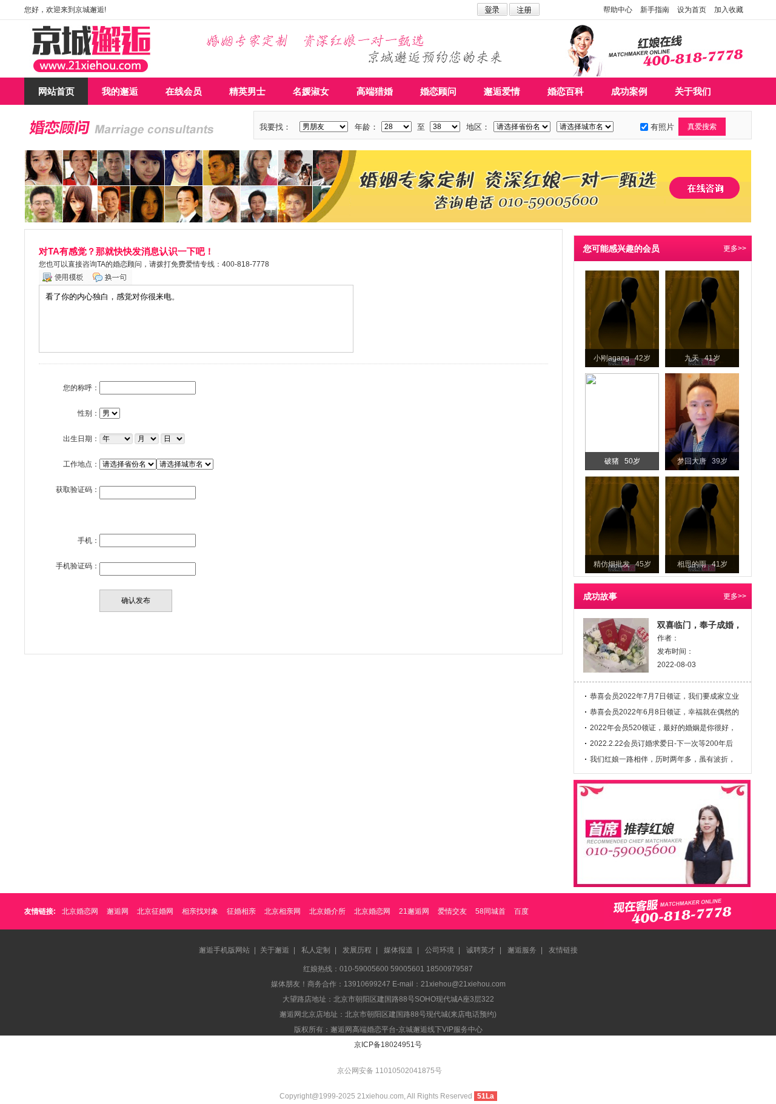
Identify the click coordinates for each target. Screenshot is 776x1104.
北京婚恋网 (80, 911)
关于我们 (693, 91)
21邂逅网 (414, 911)
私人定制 (315, 950)
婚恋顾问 (438, 91)
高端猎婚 (374, 91)
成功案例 (629, 91)
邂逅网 (118, 911)
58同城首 (490, 911)
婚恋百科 (565, 91)
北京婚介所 (327, 911)
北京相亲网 (282, 911)
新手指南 (654, 9)
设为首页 (691, 9)
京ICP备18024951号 (388, 1044)
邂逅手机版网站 (224, 950)
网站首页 (56, 91)
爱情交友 (452, 911)
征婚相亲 (241, 911)
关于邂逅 (274, 950)
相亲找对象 (200, 911)
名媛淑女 (311, 91)
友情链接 (563, 950)
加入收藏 (728, 9)
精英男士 (247, 91)
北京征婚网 (155, 911)
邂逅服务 (522, 950)
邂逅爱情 (502, 91)
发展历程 (357, 950)
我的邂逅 (120, 91)
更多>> (734, 248)
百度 (521, 911)
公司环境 (439, 950)
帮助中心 (617, 9)
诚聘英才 (480, 950)
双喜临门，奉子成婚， (699, 625)
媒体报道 (398, 950)
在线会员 (184, 91)
